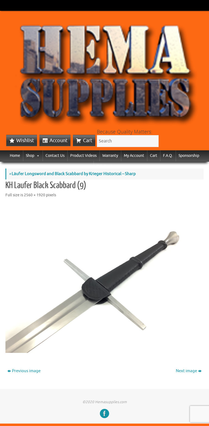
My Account (134, 155)
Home (15, 155)
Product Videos (83, 155)
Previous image (26, 371)
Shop (30, 155)
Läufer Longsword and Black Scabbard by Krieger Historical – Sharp (72, 173)
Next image (186, 371)
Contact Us (54, 155)
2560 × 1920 (34, 195)
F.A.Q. (168, 155)
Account (58, 141)
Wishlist (25, 141)
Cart (87, 141)
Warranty (110, 155)
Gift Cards (104, 166)
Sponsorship (189, 155)
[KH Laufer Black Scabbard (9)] (104, 278)
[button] (37, 155)
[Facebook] (104, 413)
